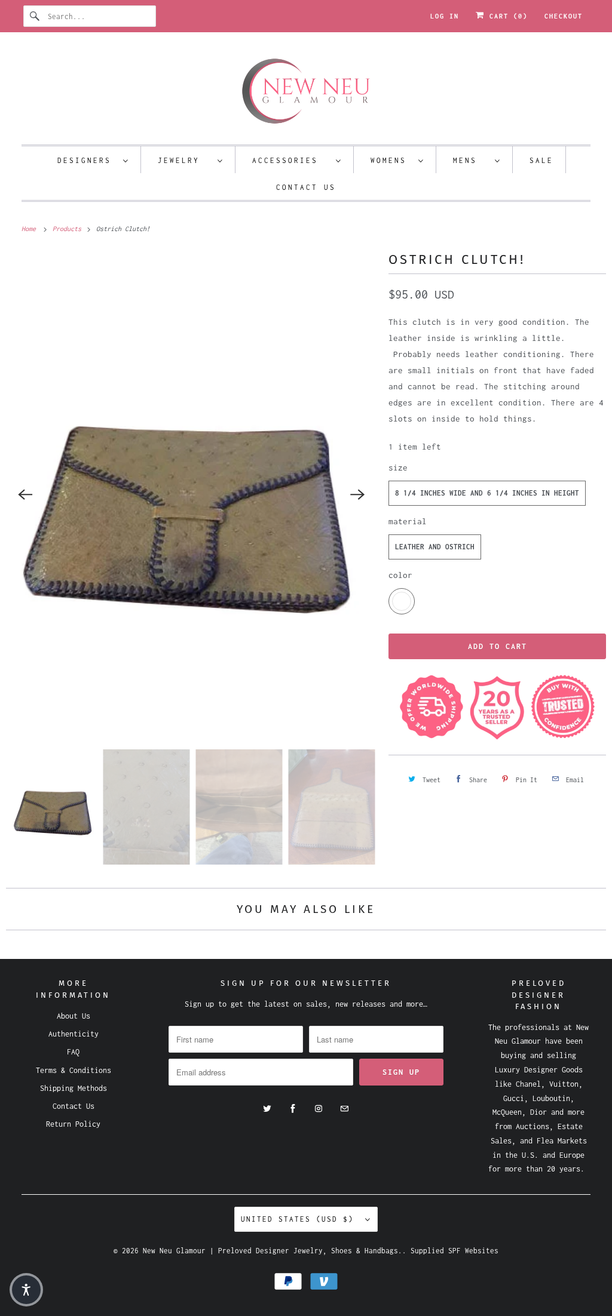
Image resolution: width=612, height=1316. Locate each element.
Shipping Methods (73, 1088)
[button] (26, 1289)
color (400, 575)
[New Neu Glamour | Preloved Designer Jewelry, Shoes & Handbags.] (306, 91)
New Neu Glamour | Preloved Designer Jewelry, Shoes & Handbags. (272, 1250)
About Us (73, 1015)
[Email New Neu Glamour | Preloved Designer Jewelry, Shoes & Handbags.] (344, 1109)
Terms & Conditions (73, 1070)
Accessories (291, 160)
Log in (444, 16)
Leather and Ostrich (435, 547)
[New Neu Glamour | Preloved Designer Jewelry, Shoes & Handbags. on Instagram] (318, 1109)
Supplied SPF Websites (454, 1250)
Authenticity (73, 1033)
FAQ (73, 1051)
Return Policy (73, 1124)
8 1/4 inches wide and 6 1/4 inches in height (487, 493)
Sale (541, 160)
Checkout (563, 16)
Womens (391, 160)
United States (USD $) (300, 1219)
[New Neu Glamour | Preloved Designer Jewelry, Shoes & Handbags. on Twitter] (267, 1109)
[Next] (357, 494)
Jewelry (185, 160)
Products (69, 228)
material (407, 521)
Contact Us (306, 187)
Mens (471, 160)
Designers (87, 160)
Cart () (506, 16)
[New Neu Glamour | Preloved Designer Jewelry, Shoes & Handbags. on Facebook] (293, 1109)
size (398, 467)
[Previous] (25, 494)
